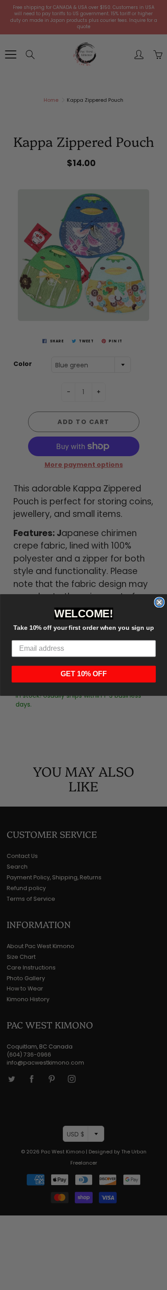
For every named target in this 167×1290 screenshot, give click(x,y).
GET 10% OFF (84, 674)
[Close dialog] (159, 602)
